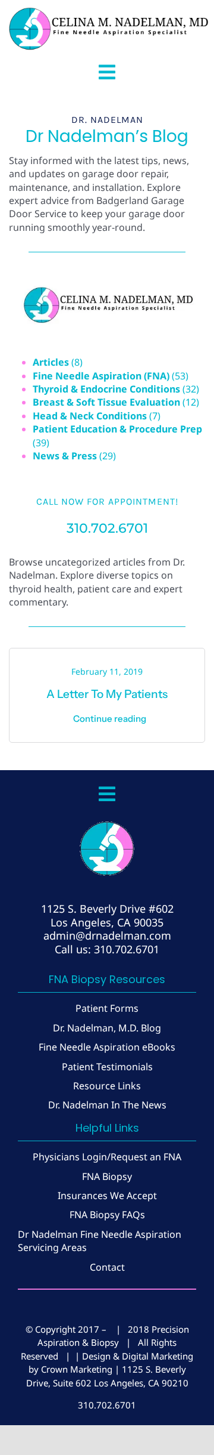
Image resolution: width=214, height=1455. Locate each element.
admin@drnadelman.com (107, 935)
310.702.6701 (107, 528)
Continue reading (109, 718)
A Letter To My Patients (107, 694)
